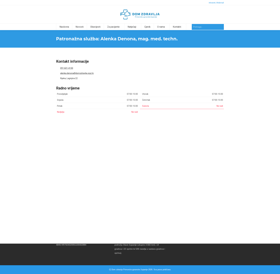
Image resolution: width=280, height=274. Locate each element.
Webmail (220, 3)
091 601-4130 (66, 68)
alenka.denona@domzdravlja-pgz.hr (77, 73)
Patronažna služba (68, 178)
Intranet (212, 3)
